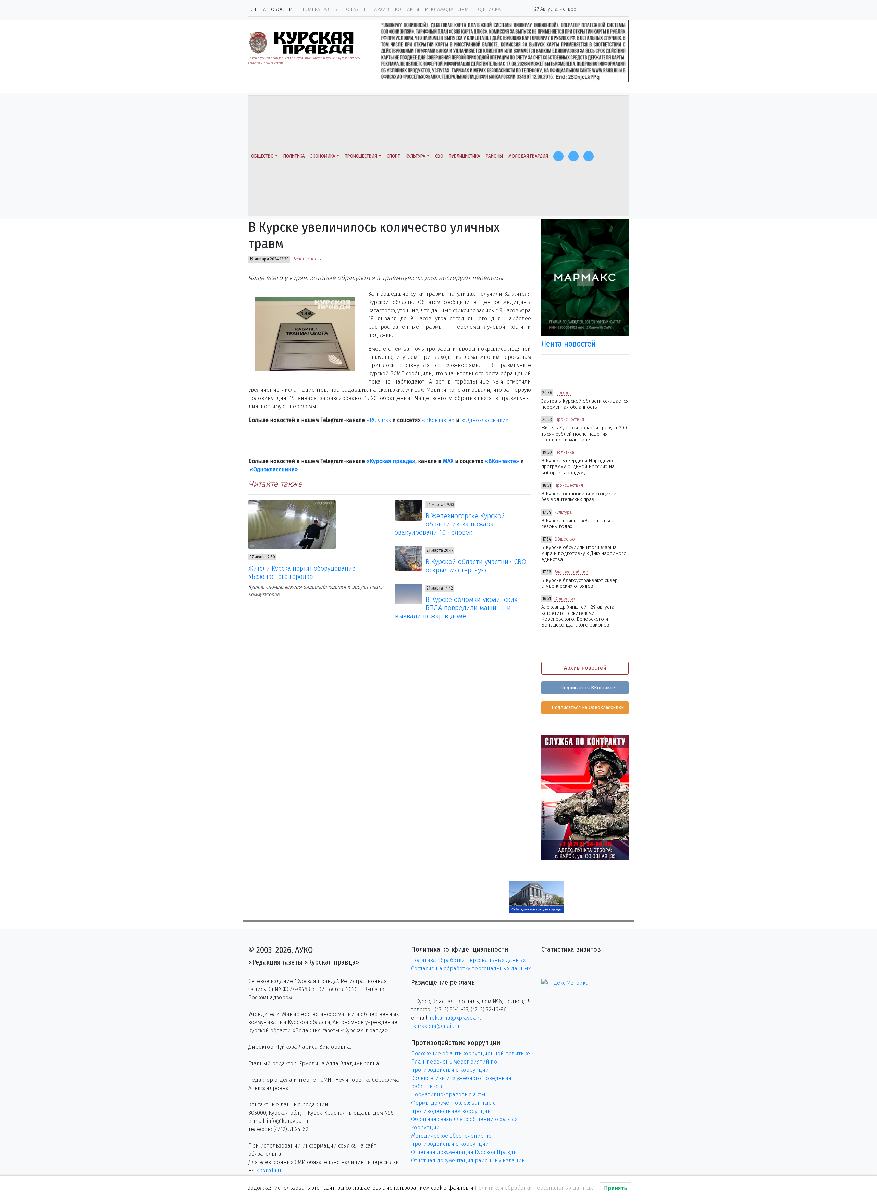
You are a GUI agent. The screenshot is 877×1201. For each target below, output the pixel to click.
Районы (494, 156)
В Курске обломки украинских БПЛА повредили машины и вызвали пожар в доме (456, 607)
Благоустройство (571, 572)
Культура (415, 156)
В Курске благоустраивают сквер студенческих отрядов (579, 583)
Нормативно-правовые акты (448, 1094)
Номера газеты (319, 9)
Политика (294, 156)
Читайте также (275, 484)
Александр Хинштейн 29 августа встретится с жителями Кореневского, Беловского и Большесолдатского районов (577, 616)
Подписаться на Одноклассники (587, 708)
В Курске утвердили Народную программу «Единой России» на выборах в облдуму (578, 467)
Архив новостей (585, 668)
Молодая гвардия (528, 156)
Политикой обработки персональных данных (534, 1188)
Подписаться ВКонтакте (587, 688)
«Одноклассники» (485, 420)
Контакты (407, 9)
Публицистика (464, 156)
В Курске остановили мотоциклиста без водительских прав (582, 496)
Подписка (487, 9)
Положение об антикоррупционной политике (470, 1053)
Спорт (393, 156)
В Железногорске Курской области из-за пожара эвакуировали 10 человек (450, 524)
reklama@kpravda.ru (456, 1018)
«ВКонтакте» (438, 420)
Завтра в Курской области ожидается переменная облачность (584, 404)
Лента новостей (272, 9)
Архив (381, 9)
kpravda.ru (269, 1170)
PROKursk (378, 420)
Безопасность (307, 259)
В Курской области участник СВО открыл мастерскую (475, 566)
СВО (439, 156)
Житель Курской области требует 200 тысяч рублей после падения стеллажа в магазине (584, 434)
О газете (356, 9)
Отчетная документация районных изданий (468, 1160)
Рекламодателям (447, 9)
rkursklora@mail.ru (435, 1026)
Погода (563, 392)
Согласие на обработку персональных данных (471, 968)
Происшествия (361, 156)
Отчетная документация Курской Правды (464, 1152)
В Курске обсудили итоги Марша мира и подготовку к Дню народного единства (584, 553)
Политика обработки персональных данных (468, 960)
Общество (262, 156)
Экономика (322, 156)
